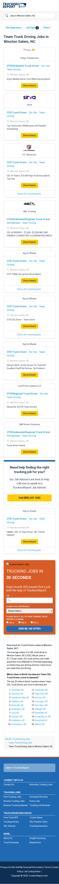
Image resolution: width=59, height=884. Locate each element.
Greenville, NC (41, 690)
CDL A (11, 623)
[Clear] (53, 16)
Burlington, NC (18, 709)
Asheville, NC (17, 705)
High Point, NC (41, 694)
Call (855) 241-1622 (29, 497)
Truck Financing (11, 842)
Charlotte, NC (17, 690)
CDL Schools (9, 826)
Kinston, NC (40, 697)
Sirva (29, 105)
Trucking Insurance (38, 826)
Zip (7, 596)
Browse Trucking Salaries (16, 805)
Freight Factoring (37, 838)
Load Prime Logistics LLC (29, 386)
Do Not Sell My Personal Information (26, 867)
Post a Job (34, 801)
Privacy (3, 867)
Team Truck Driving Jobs (20, 742)
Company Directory (38, 797)
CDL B (23, 623)
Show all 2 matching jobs (29, 194)
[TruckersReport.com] (14, 6)
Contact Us (9, 784)
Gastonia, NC (17, 694)
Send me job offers (29, 628)
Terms (47, 867)
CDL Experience (13, 27)
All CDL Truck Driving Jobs (17, 739)
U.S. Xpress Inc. (29, 154)
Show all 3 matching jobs (29, 289)
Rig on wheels (29, 511)
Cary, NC (15, 713)
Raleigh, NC (40, 709)
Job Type (32, 27)
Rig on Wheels (29, 253)
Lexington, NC (41, 701)
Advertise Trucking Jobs (40, 784)
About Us (8, 838)
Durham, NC (17, 716)
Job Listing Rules (32, 871)
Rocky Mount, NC (43, 716)
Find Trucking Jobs (12, 797)
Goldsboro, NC (18, 720)
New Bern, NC (41, 705)
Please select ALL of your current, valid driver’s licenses (26, 618)
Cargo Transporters (29, 58)
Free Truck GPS (11, 817)
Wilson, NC (40, 724)
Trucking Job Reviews (39, 805)
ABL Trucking (29, 211)
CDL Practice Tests (38, 822)
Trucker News (36, 817)
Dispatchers (35, 842)
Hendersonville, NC (20, 697)
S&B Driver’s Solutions (29, 424)
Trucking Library (11, 822)
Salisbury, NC (17, 701)
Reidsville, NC (41, 713)
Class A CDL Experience (17, 606)
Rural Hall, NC (41, 720)
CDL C (36, 623)
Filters (46, 27)
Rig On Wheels (29, 298)
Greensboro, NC (18, 724)
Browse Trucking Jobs (14, 801)
